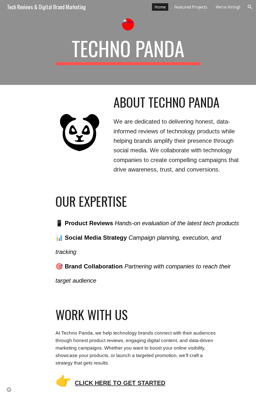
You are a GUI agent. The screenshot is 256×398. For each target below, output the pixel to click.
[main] (128, 51)
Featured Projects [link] (190, 7)
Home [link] (160, 7)
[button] (250, 7)
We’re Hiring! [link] (228, 7)
